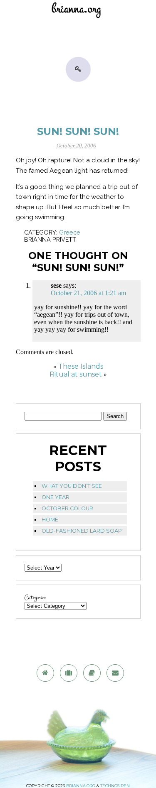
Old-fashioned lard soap (82, 531)
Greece (69, 232)
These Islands (80, 366)
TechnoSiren (115, 785)
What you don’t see (72, 486)
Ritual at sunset (76, 374)
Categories (35, 597)
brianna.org (80, 785)
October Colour (67, 508)
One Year (55, 497)
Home (50, 519)
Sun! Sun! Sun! (78, 131)
